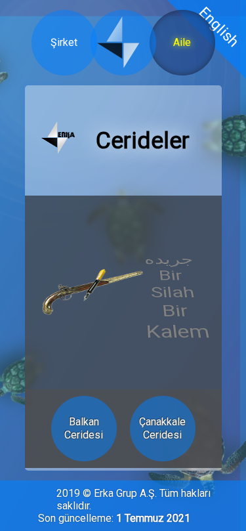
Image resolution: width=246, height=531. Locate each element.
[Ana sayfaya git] (58, 140)
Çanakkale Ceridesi (162, 427)
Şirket (64, 42)
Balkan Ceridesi (83, 427)
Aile (182, 42)
